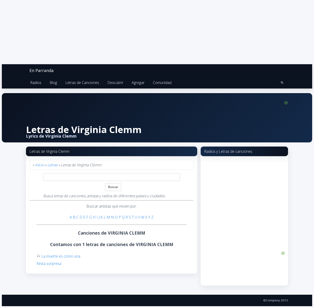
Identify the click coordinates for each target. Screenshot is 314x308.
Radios (35, 82)
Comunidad (162, 82)
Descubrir (115, 82)
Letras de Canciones (82, 82)
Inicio (39, 164)
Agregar (138, 82)
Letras (52, 164)
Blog (53, 82)
